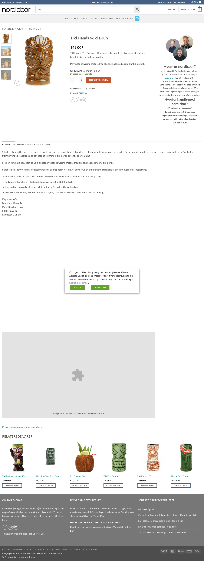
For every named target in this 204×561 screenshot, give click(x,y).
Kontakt (6, 549)
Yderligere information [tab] (30, 144)
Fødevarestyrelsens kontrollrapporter (22, 557)
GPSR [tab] (48, 144)
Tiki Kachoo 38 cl (145, 476)
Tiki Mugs (34, 28)
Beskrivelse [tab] (8, 144)
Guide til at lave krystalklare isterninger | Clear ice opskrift (167, 514)
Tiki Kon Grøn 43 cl (112, 476)
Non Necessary (68, 413)
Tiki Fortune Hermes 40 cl (14, 476)
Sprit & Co (170, 78)
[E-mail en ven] (78, 99)
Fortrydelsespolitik (49, 549)
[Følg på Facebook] (189, 2)
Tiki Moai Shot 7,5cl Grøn (47, 476)
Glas (83, 18)
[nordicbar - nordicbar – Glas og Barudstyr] (16, 9)
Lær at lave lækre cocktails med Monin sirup (160, 520)
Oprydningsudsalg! (120, 18)
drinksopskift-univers (29, 533)
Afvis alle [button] (77, 287)
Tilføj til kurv (98, 80)
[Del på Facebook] (72, 99)
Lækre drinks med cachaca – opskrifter (157, 526)
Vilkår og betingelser (24, 549)
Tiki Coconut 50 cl (78, 476)
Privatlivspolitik (71, 549)
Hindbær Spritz (146, 509)
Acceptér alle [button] (100, 287)
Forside (8, 28)
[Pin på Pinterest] (83, 99)
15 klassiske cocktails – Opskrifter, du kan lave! (162, 532)
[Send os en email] (194, 2)
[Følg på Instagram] (192, 2)
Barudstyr (70, 18)
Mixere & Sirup (97, 18)
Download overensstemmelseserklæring (23, 427)
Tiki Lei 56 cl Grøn (179, 476)
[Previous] (18, 60)
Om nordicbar (89, 549)
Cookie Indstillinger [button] (78, 283)
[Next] (61, 60)
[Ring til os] (197, 2)
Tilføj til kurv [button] (12, 485)
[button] (172, 9)
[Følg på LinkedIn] (200, 2)
